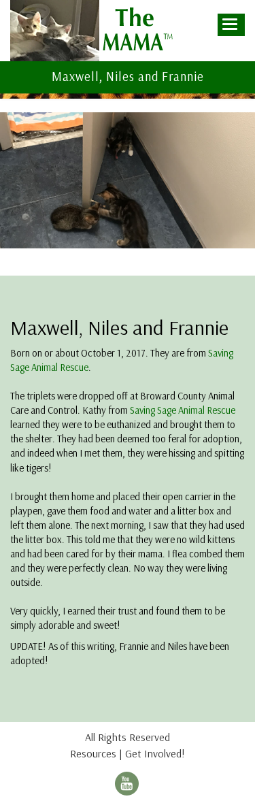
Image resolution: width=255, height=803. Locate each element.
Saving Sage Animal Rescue (182, 410)
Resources (93, 753)
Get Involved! (155, 753)
